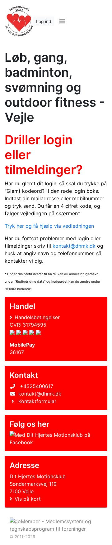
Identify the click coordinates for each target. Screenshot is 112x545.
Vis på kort (28, 499)
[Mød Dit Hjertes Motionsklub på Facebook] (55, 438)
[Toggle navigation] (62, 21)
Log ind (43, 21)
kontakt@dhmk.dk (74, 246)
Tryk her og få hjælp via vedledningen (49, 226)
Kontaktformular (37, 401)
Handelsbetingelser (37, 317)
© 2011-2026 (22, 536)
